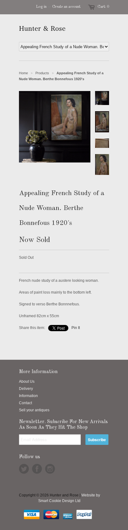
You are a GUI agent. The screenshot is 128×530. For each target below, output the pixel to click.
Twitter (24, 469)
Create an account (66, 7)
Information (28, 396)
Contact (25, 403)
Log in (41, 7)
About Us (26, 381)
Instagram (50, 469)
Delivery (26, 388)
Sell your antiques (34, 410)
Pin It (75, 328)
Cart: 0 (103, 7)
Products (42, 73)
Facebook (37, 469)
